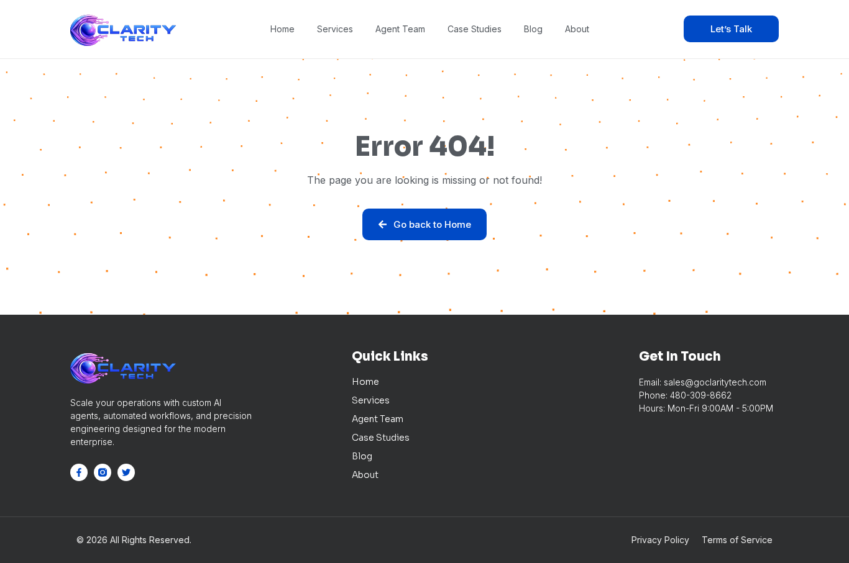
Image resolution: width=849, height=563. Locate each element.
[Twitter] (126, 472)
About (577, 29)
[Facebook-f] (79, 472)
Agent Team (400, 29)
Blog (533, 29)
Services (335, 29)
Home (282, 29)
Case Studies (474, 29)
